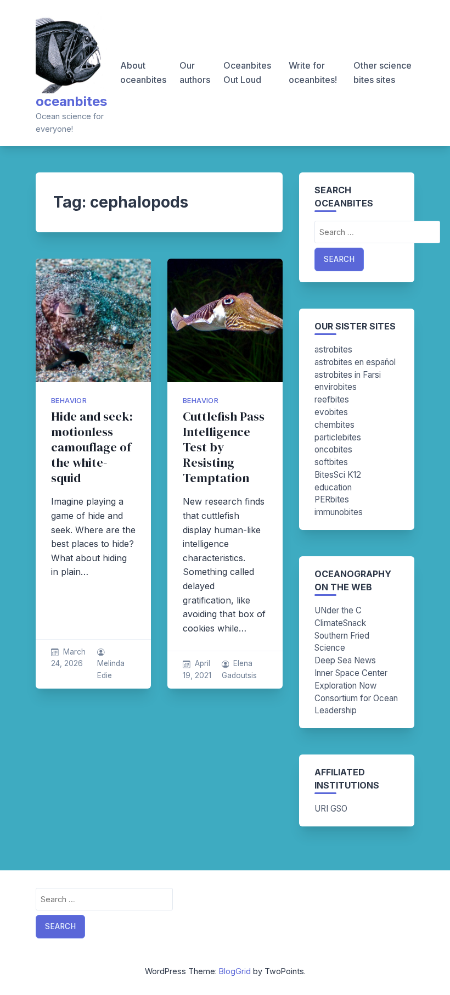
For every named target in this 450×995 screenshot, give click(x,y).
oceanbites (71, 101)
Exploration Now (345, 685)
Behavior (69, 400)
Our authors (194, 72)
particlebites (337, 437)
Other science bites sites (382, 72)
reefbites (331, 399)
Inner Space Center (350, 673)
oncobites (333, 449)
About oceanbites (143, 72)
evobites (331, 412)
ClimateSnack (340, 623)
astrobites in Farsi (347, 375)
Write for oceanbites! (313, 72)
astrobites (333, 349)
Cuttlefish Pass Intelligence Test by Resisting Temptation (224, 447)
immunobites (338, 512)
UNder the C (338, 610)
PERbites (331, 499)
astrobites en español (355, 362)
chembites (334, 425)
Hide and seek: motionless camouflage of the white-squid (92, 447)
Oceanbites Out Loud (247, 72)
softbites (331, 462)
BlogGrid (235, 971)
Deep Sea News (345, 660)
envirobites (335, 387)
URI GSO (330, 808)
